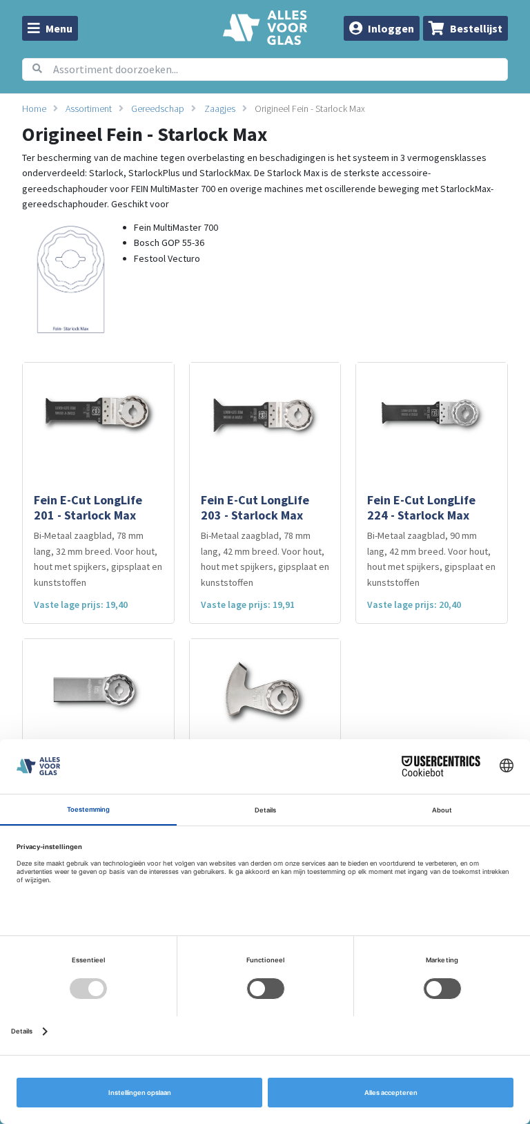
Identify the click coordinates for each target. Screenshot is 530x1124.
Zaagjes (219, 108)
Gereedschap (157, 108)
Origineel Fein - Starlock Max (310, 108)
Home (34, 108)
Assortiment (89, 108)
